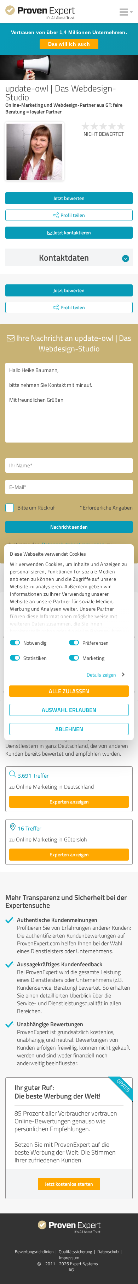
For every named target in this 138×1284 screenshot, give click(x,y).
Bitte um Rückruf (36, 507)
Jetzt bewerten (69, 198)
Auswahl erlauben (69, 710)
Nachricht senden (69, 526)
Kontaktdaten (64, 257)
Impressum (69, 1258)
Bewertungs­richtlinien (34, 1252)
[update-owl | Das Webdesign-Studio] (34, 151)
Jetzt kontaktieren (71, 232)
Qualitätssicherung (75, 1252)
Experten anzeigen (69, 801)
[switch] (74, 642)
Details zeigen (101, 674)
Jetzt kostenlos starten (69, 1183)
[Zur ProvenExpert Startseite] (40, 13)
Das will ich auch (69, 44)
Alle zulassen (69, 691)
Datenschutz (108, 1252)
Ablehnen (69, 729)
